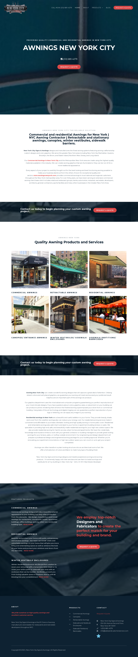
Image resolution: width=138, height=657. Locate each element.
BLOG (108, 8)
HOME (77, 8)
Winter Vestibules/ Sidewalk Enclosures (68, 338)
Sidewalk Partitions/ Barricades (102, 338)
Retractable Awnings (63, 293)
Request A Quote (103, 614)
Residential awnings (102, 293)
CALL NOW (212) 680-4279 (61, 8)
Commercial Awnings (24, 293)
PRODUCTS (96, 8)
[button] (123, 8)
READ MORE (28, 524)
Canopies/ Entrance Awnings (29, 338)
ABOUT (86, 8)
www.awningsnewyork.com (44, 175)
